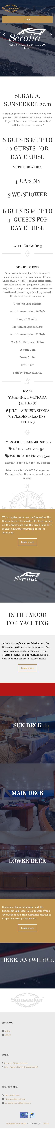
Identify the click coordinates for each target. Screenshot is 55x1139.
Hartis (46, 1123)
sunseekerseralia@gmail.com (18, 1103)
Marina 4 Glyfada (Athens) (16, 1063)
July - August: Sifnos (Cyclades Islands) (21, 1067)
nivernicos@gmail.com (15, 1099)
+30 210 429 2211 (12, 1095)
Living (7, 1031)
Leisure (8, 1035)
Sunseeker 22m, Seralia (16, 1123)
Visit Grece (37, 6)
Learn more (27, 542)
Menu (27, 19)
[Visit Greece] (27, 1115)
